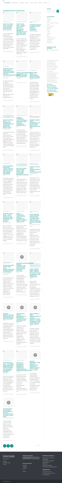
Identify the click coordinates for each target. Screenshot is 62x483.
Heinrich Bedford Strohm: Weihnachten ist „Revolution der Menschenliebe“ (8, 316)
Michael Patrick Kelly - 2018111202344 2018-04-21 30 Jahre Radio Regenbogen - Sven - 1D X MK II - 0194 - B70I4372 (8, 116)
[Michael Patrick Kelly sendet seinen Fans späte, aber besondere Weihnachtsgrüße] (21, 158)
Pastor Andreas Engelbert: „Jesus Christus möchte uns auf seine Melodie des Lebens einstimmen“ (8, 170)
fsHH (6, 163)
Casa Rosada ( (33, 262)
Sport (31, 325)
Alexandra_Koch (35, 21)
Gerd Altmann (21, 21)
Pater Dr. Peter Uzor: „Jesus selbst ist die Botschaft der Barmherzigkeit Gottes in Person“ (8, 217)
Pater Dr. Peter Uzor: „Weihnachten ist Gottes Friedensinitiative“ (36, 169)
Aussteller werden (7, 462)
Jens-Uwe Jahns (35, 211)
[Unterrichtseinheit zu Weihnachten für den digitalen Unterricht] (35, 16)
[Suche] (49, 2)
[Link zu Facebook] (3, 8)
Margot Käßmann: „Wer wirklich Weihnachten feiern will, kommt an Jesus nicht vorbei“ (35, 365)
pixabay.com (20, 211)
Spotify (24, 471)
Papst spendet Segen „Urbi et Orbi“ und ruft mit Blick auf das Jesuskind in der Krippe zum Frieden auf (35, 273)
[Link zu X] (9, 8)
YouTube (24, 468)
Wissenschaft (9, 30)
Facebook (25, 465)
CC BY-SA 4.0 (12, 117)
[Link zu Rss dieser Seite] (12, 8)
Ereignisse (5, 129)
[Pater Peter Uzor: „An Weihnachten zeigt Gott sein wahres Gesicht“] (35, 65)
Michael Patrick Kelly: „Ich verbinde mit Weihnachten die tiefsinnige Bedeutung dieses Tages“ (8, 123)
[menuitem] (7, 2)
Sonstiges (35, 31)
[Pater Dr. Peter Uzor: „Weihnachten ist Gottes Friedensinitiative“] (35, 158)
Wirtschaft (49, 40)
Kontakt (4, 464)
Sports (48, 36)
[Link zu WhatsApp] (11, 8)
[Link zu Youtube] (7, 8)
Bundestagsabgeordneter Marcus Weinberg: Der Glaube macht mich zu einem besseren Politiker (24, 267)
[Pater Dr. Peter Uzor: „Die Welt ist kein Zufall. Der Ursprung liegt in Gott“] (8, 16)
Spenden (5, 461)
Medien (48, 28)
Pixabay (26, 21)
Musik (9, 129)
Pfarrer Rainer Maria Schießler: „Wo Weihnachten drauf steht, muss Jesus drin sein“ (35, 123)
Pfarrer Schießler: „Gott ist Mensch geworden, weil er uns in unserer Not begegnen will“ (21, 121)
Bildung (31, 31)
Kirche (4, 30)
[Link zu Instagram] (5, 8)
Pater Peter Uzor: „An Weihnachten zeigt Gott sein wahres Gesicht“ (35, 75)
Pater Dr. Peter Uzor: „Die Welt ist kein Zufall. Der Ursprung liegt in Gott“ (8, 27)
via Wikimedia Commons (35, 266)
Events (48, 21)
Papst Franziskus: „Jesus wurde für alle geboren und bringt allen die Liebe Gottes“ (21, 217)
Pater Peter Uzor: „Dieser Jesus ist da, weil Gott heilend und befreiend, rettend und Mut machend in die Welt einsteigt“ (21, 29)
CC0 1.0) (23, 211)
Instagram (25, 466)
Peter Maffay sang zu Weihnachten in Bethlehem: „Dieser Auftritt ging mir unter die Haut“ (21, 317)
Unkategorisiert (50, 39)
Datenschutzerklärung (47, 465)
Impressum (45, 463)
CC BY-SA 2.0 (37, 265)
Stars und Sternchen (51, 37)
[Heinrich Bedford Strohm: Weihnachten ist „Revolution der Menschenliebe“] (8, 307)
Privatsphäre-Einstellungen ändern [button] (50, 466)
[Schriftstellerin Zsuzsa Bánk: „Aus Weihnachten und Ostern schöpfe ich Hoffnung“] (8, 256)
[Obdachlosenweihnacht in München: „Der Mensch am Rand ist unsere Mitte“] (21, 65)
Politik (17, 272)
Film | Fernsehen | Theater (35, 224)
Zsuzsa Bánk (11, 262)
